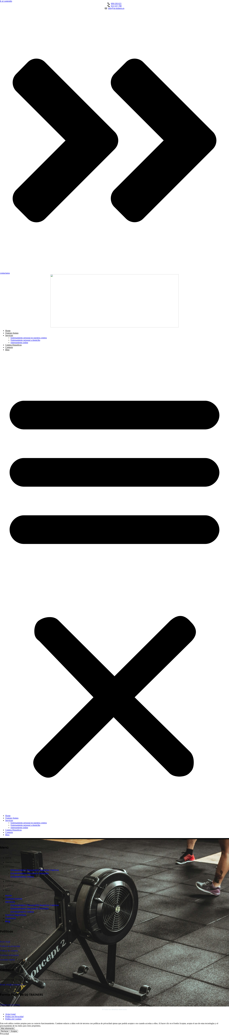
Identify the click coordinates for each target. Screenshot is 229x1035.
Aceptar (14, 1031)
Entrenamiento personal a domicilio (25, 340)
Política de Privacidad (14, 1016)
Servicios (9, 335)
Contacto (9, 347)
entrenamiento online (19, 342)
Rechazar (4, 1031)
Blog (7, 350)
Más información (7, 1028)
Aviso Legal (10, 1014)
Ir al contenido (6, 1)
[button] (114, 582)
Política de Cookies (13, 1019)
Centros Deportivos (13, 345)
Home (7, 330)
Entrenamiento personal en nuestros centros (29, 338)
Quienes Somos (11, 333)
